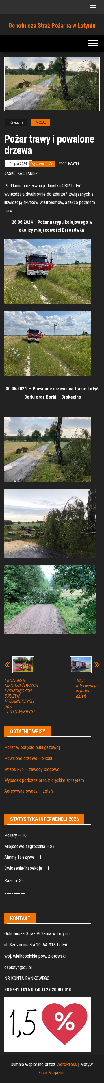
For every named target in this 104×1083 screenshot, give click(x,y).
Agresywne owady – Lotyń (28, 791)
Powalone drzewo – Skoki (28, 758)
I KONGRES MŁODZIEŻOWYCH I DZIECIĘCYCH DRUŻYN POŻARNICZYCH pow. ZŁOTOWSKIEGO (21, 696)
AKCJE (41, 122)
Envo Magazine (52, 1072)
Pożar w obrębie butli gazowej (32, 747)
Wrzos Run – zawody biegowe (32, 769)
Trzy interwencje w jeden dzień (86, 688)
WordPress (67, 1064)
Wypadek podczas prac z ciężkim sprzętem (44, 780)
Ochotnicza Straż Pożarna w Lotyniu (51, 25)
